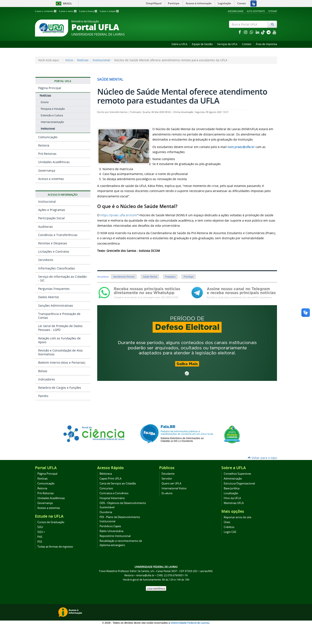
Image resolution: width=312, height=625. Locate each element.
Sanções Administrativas (55, 305)
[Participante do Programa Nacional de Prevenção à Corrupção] (232, 434)
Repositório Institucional (115, 536)
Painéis (43, 396)
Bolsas (42, 371)
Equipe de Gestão (202, 44)
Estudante (168, 474)
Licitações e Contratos (53, 251)
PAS (39, 537)
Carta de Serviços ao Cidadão (118, 483)
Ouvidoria (106, 512)
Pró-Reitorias (47, 154)
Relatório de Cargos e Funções (59, 388)
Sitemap (272, 11)
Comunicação (47, 137)
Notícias (83, 60)
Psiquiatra (170, 276)
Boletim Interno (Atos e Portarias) (61, 362)
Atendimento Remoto (124, 276)
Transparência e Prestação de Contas (59, 316)
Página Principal (49, 88)
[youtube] (274, 32)
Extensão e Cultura (52, 115)
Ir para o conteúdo (45, 11)
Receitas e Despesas (52, 243)
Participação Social (51, 218)
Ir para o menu (67, 11)
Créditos (229, 527)
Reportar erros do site (237, 517)
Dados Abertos (48, 297)
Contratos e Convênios (114, 493)
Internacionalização (52, 122)
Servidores (45, 260)
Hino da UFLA (232, 498)
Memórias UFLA (234, 503)
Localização (231, 493)
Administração (233, 478)
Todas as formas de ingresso (55, 546)
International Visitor (174, 488)
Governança (46, 170)
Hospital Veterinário (112, 498)
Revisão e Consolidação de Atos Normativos (60, 352)
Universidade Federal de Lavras (190, 622)
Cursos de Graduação (50, 522)
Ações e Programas (51, 210)
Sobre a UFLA (179, 44)
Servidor (167, 478)
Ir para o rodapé (109, 11)
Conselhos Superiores (237, 474)
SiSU (40, 527)
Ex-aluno (167, 493)
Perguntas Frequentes (54, 289)
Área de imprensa (266, 44)
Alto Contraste (256, 11)
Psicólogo (189, 276)
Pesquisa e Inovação (53, 109)
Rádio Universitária (111, 531)
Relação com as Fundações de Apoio (59, 340)
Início (69, 60)
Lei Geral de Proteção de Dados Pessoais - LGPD (60, 328)
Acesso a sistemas (51, 179)
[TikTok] (263, 32)
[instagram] (246, 32)
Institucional (101, 60)
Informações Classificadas (56, 268)
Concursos (106, 488)
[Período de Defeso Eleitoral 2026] (187, 343)
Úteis (227, 522)
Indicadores (46, 379)
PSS (39, 542)
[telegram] (269, 32)
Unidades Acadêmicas (54, 162)
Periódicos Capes (110, 526)
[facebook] (240, 32)
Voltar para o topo (264, 458)
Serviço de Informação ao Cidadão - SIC (62, 278)
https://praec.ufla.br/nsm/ (118, 215)
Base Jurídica (231, 488)
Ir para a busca (88, 11)
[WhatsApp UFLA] (140, 292)
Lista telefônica (156, 588)
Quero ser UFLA (171, 483)
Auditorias (45, 227)
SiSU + (41, 532)
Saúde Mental (150, 276)
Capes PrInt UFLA (110, 478)
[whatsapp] (252, 32)
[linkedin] (258, 32)
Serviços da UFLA (227, 44)
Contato (246, 44)
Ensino (45, 102)
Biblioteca (106, 474)
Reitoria (43, 145)
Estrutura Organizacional (239, 483)
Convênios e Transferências (57, 235)
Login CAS (230, 532)
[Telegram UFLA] (233, 292)
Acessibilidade (235, 11)
